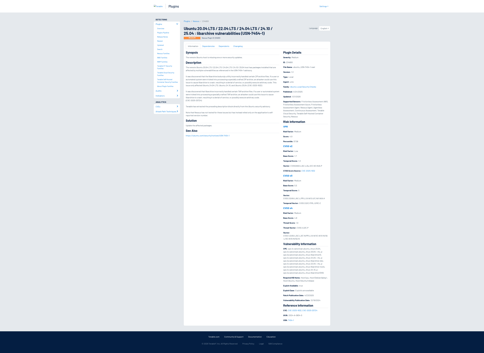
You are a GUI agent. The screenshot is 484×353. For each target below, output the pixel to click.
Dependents (224, 46)
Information (193, 46)
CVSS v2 (287, 146)
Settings (323, 6)
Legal (261, 343)
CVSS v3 (287, 175)
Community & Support (234, 336)
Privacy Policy (248, 343)
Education (271, 336)
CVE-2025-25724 (309, 310)
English (324, 28)
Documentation (255, 336)
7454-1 (291, 320)
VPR (285, 126)
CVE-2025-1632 (308, 171)
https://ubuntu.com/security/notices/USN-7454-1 (208, 135)
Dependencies (208, 46)
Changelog (238, 46)
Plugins (174, 6)
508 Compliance (275, 343)
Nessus (196, 21)
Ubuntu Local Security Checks (303, 87)
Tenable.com (213, 336)
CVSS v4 (288, 207)
